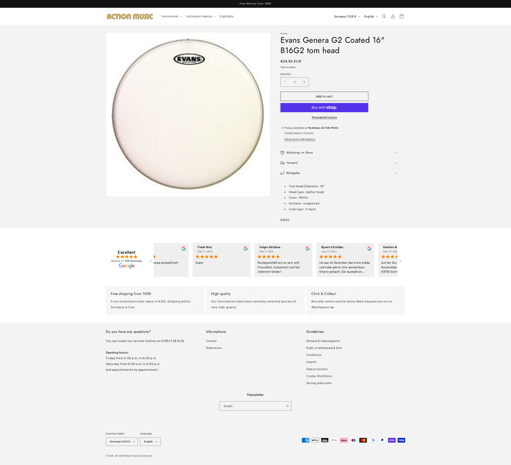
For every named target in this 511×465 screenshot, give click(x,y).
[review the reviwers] (173, 249)
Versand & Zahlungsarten (323, 341)
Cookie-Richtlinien (319, 376)
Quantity (285, 73)
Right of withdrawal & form (324, 348)
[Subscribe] (286, 406)
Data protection (317, 369)
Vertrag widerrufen (319, 383)
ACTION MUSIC (123, 455)
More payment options (324, 117)
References (214, 348)
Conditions (313, 355)
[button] (171, 16)
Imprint (311, 362)
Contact (211, 341)
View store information (299, 139)
